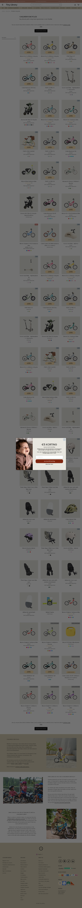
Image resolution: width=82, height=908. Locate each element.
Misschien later (49, 464)
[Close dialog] (64, 440)
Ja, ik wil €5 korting (49, 461)
